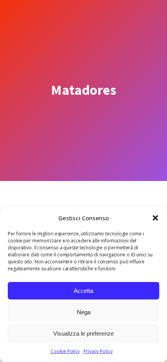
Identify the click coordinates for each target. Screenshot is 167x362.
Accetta (83, 290)
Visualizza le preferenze (83, 333)
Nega (83, 312)
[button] (155, 218)
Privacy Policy (98, 351)
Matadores (83, 90)
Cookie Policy (65, 351)
